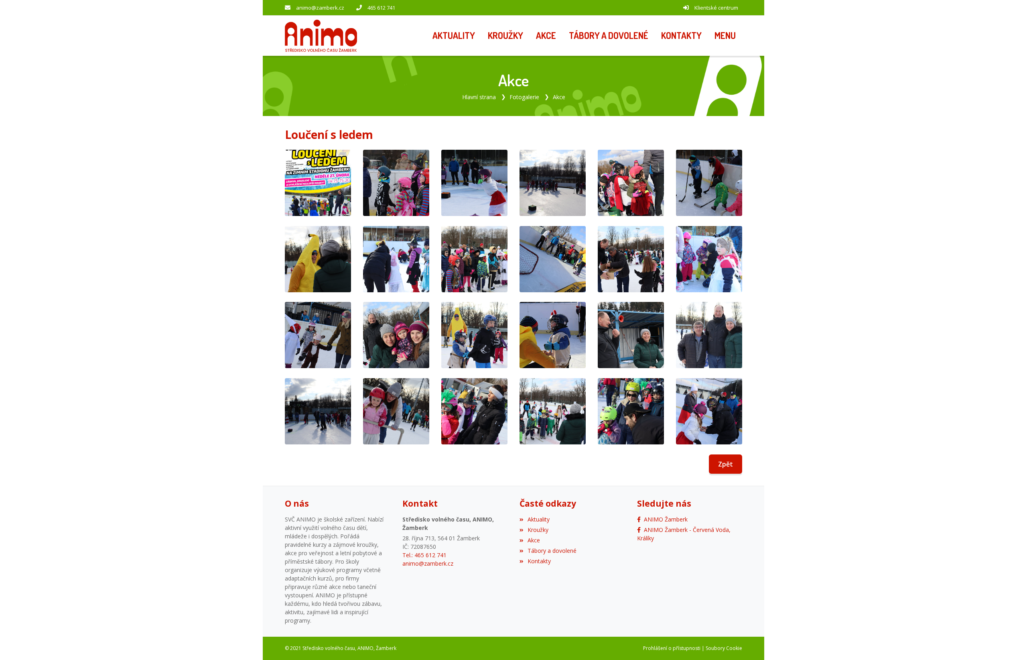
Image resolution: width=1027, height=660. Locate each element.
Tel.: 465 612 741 (424, 555)
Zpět (725, 464)
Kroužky (538, 530)
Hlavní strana (479, 97)
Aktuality (539, 519)
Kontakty (539, 561)
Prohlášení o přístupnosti (671, 648)
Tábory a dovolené (552, 550)
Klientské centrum (716, 7)
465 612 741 (381, 7)
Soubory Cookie (724, 648)
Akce (559, 97)
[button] (725, 36)
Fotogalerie (524, 97)
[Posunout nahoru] (1009, 642)
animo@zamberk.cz (320, 7)
